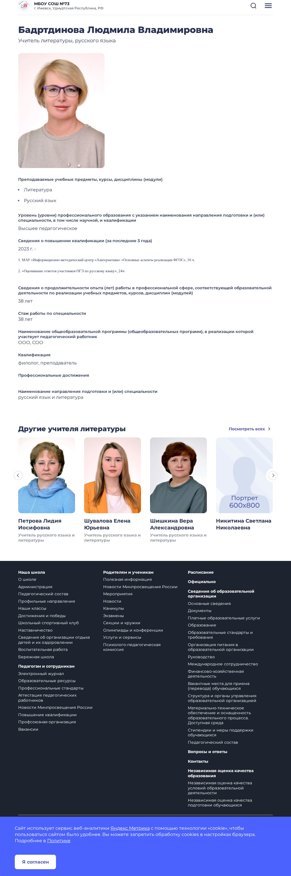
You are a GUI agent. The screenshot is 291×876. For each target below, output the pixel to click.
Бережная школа (36, 656)
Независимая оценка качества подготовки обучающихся (220, 803)
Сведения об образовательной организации (221, 594)
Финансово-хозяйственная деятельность (216, 674)
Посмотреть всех (247, 428)
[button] (253, 5)
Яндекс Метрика (130, 828)
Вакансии (28, 729)
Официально (202, 581)
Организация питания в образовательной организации (221, 647)
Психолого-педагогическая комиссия (132, 647)
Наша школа (31, 572)
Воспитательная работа (43, 649)
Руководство (201, 656)
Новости (112, 601)
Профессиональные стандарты (51, 688)
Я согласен (35, 862)
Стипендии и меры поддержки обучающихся (220, 733)
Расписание (201, 572)
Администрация (35, 586)
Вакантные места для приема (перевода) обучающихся (219, 686)
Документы (199, 610)
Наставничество (35, 630)
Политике (58, 840)
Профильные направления (46, 601)
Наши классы (32, 608)
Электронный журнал (41, 673)
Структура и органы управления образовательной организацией (222, 698)
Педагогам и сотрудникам (46, 666)
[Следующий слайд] (272, 475)
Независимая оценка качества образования (220, 773)
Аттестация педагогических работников (47, 698)
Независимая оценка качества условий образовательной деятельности (220, 787)
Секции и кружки (121, 622)
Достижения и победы (42, 615)
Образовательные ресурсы (47, 680)
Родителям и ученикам (128, 572)
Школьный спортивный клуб (48, 622)
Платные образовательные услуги (224, 618)
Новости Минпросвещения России (55, 707)
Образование (202, 625)
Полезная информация (127, 579)
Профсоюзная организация (47, 721)
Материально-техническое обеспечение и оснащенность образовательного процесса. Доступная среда (219, 715)
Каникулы (113, 608)
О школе (27, 579)
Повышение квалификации (47, 714)
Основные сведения (209, 603)
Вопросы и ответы (207, 751)
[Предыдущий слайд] (18, 475)
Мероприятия (117, 593)
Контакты (198, 761)
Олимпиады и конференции (133, 630)
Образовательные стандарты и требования (220, 635)
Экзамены (113, 615)
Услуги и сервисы (122, 637)
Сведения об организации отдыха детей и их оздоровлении (54, 640)
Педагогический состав (43, 593)
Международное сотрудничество (223, 664)
